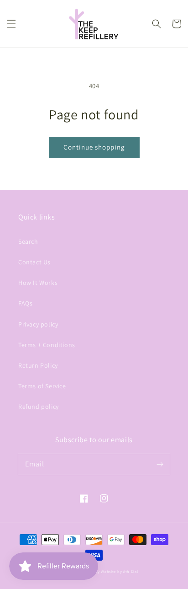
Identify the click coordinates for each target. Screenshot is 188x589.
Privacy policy (38, 324)
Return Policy (38, 365)
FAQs (25, 303)
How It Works (37, 282)
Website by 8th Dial (119, 571)
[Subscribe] (160, 464)
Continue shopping (94, 147)
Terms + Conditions (46, 345)
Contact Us (34, 262)
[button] (11, 24)
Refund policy (38, 406)
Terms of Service (42, 386)
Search (28, 241)
